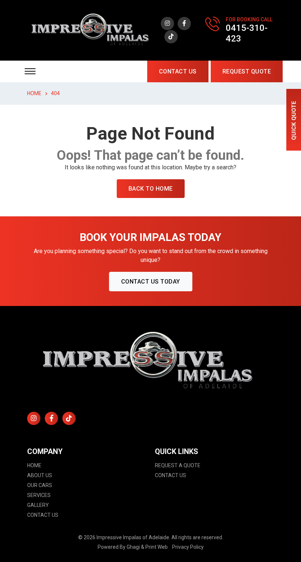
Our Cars (39, 485)
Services (39, 495)
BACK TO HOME (150, 188)
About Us (39, 475)
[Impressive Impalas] (92, 29)
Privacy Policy (188, 547)
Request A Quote (177, 465)
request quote (246, 71)
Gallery (38, 505)
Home (34, 465)
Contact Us (178, 71)
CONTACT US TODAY (150, 281)
